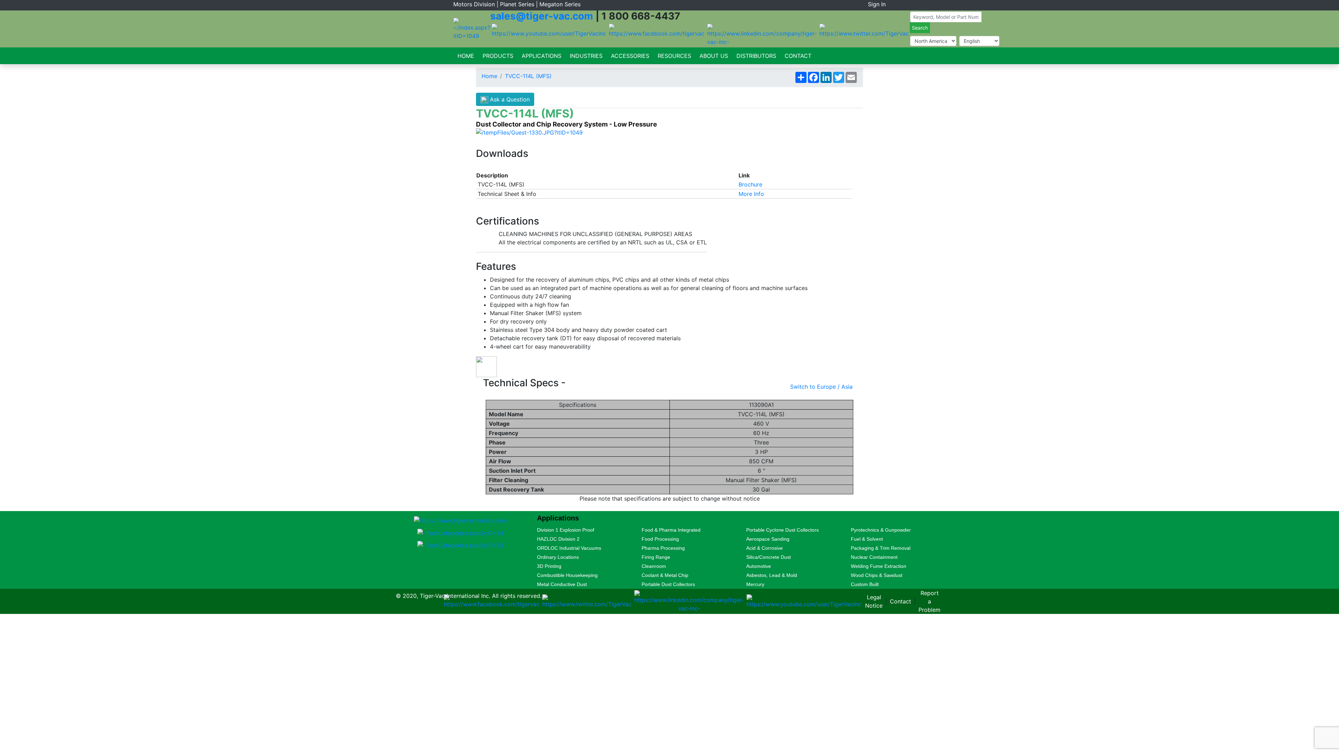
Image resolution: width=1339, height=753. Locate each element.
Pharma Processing (663, 548)
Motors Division (474, 4)
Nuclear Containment (874, 557)
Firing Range (656, 557)
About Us (713, 55)
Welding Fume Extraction (878, 566)
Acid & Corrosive (764, 548)
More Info (751, 193)
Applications (541, 55)
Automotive (758, 566)
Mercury (755, 584)
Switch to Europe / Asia (821, 386)
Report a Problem (929, 601)
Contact (798, 55)
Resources (674, 55)
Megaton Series (560, 4)
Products (498, 55)
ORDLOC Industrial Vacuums (569, 548)
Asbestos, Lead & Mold (771, 575)
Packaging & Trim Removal (880, 548)
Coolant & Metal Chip (665, 575)
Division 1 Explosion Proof (565, 530)
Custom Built (865, 584)
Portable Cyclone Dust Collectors (782, 530)
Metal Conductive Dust (562, 584)
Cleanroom (654, 566)
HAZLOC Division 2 (558, 539)
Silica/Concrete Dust (768, 557)
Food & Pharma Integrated (671, 530)
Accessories (630, 55)
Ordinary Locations (558, 557)
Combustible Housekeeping (567, 575)
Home (465, 55)
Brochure (750, 184)
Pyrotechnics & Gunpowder (881, 530)
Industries (586, 55)
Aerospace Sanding (767, 539)
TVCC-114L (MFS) (528, 76)
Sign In (877, 4)
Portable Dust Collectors (668, 584)
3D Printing (549, 566)
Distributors (756, 55)
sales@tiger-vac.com (541, 16)
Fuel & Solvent (867, 539)
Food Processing (660, 539)
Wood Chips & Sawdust (876, 575)
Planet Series (517, 4)
